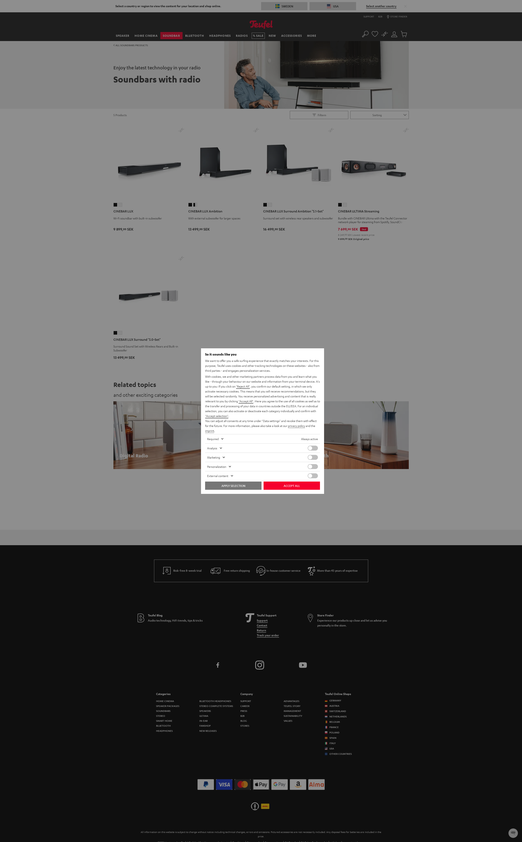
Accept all (292, 486)
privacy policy (296, 426)
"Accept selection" (216, 416)
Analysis (212, 448)
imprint (209, 430)
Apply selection (233, 486)
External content (217, 476)
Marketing (213, 457)
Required (213, 439)
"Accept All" (246, 401)
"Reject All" (243, 386)
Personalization (216, 466)
